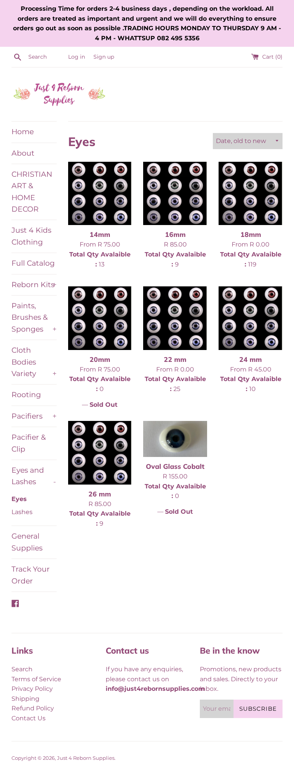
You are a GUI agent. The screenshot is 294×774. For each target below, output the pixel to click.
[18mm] (251, 193)
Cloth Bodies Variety (34, 362)
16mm (175, 234)
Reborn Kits (34, 284)
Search (22, 669)
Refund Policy (32, 708)
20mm (100, 359)
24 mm (250, 359)
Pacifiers (34, 416)
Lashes (22, 512)
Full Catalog (33, 263)
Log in (76, 56)
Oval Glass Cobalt (175, 466)
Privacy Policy (32, 688)
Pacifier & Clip (28, 443)
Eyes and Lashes (33, 476)
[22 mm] (175, 318)
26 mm (99, 494)
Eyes (19, 499)
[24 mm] (251, 318)
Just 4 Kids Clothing (31, 236)
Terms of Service (36, 679)
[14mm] (100, 193)
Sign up (103, 56)
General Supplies (26, 542)
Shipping (25, 698)
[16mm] (175, 193)
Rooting (26, 394)
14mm (100, 234)
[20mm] (100, 318)
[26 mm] (100, 452)
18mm (250, 234)
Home (22, 131)
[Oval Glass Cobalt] (175, 439)
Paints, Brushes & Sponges (34, 317)
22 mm (175, 359)
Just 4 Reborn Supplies (85, 758)
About (22, 153)
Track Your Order (30, 575)
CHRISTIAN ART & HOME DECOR (31, 192)
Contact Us (28, 718)
